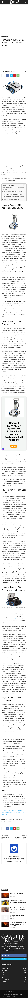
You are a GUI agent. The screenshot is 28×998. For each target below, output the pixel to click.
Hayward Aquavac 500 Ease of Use (13, 194)
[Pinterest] (14, 75)
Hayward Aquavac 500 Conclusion (12, 199)
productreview (19, 819)
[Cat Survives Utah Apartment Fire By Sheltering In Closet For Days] (5, 902)
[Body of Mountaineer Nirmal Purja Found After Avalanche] (5, 917)
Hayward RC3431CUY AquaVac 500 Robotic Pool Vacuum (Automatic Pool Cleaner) (14, 431)
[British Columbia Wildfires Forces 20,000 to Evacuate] (5, 895)
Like (24, 955)
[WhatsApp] (18, 75)
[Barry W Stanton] (14, 848)
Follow (23, 958)
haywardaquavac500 (10, 819)
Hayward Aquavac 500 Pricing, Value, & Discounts (14, 197)
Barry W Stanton (6, 71)
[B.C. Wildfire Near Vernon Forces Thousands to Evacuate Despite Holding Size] (5, 924)
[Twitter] (11, 75)
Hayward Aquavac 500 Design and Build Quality (13, 188)
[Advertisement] (14, 19)
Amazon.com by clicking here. (14, 619)
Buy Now (13, 446)
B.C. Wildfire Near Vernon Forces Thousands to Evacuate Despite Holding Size (18, 924)
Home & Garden (4, 36)
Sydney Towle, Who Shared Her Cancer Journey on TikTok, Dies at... (17, 909)
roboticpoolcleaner (6, 821)
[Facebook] (7, 75)
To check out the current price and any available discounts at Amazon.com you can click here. (12, 812)
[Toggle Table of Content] (23, 185)
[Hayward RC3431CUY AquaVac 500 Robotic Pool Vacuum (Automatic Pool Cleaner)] (14, 419)
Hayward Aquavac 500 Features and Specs (13, 191)
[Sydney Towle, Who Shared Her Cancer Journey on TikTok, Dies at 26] (5, 909)
